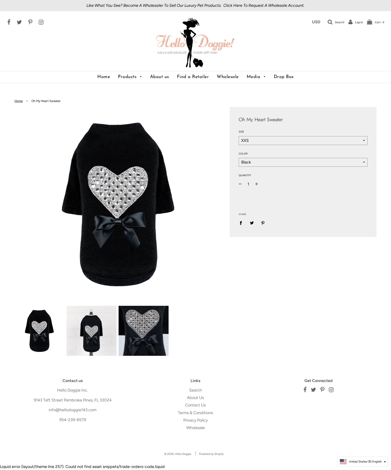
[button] (362, 462)
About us (159, 77)
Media (254, 77)
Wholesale (228, 77)
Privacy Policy (195, 420)
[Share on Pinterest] (263, 222)
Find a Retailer (193, 77)
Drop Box (284, 77)
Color (243, 153)
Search (195, 390)
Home (103, 77)
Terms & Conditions (195, 412)
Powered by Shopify (211, 454)
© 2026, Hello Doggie (177, 454)
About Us (195, 397)
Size (241, 131)
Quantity (245, 175)
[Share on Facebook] (242, 222)
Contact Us (195, 405)
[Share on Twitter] (252, 222)
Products (128, 77)
